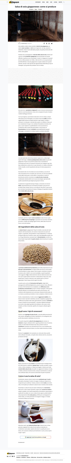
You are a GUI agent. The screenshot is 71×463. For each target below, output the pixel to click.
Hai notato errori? (21, 442)
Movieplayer (23, 457)
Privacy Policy (27, 452)
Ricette (60, 2)
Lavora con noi (36, 452)
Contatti (31, 452)
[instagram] (14, 456)
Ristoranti (38, 2)
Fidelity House (33, 457)
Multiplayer (18, 457)
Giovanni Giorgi (24, 43)
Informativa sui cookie (20, 452)
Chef (51, 2)
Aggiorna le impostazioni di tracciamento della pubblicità (50, 452)
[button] (44, 43)
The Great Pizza (40, 457)
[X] (9, 456)
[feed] (7, 456)
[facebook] (10, 456)
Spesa (43, 2)
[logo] (14, 2)
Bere (47, 2)
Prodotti (40, 9)
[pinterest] (12, 456)
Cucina (55, 2)
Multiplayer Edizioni (47, 457)
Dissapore (31, 9)
